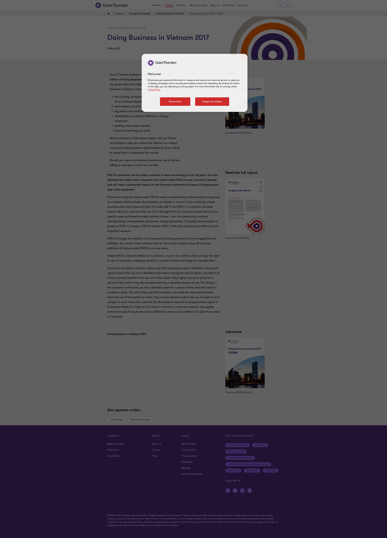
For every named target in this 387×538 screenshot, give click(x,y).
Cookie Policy (154, 89)
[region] (194, 83)
